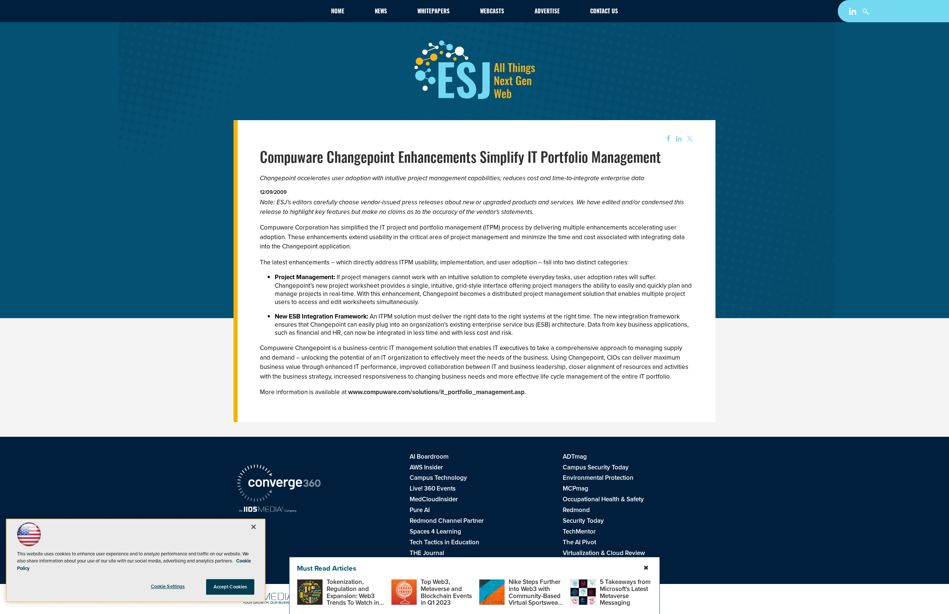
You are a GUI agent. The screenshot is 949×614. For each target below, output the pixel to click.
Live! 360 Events (433, 488)
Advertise (547, 12)
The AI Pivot (579, 542)
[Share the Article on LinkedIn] (677, 138)
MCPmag (575, 488)
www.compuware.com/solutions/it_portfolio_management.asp (436, 392)
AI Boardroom (429, 456)
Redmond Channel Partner (447, 520)
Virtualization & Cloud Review (604, 553)
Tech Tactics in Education (444, 542)
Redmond (576, 510)
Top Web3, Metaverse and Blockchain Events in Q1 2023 (446, 592)
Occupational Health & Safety (603, 499)
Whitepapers (433, 12)
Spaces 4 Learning (435, 531)
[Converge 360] (279, 484)
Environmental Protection (598, 477)
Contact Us (604, 12)
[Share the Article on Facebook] (666, 138)
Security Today (583, 520)
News (381, 12)
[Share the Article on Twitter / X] (689, 138)
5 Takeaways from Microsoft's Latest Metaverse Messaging (625, 592)
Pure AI (420, 510)
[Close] (253, 527)
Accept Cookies (230, 586)
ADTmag (575, 456)
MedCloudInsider (434, 499)
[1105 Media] (268, 510)
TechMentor (579, 531)
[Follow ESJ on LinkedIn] (853, 13)
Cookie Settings (168, 586)
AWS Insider (426, 467)
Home (337, 12)
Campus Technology (438, 477)
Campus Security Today (596, 467)
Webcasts (492, 12)
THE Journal (427, 553)
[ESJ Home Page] (280, 12)
